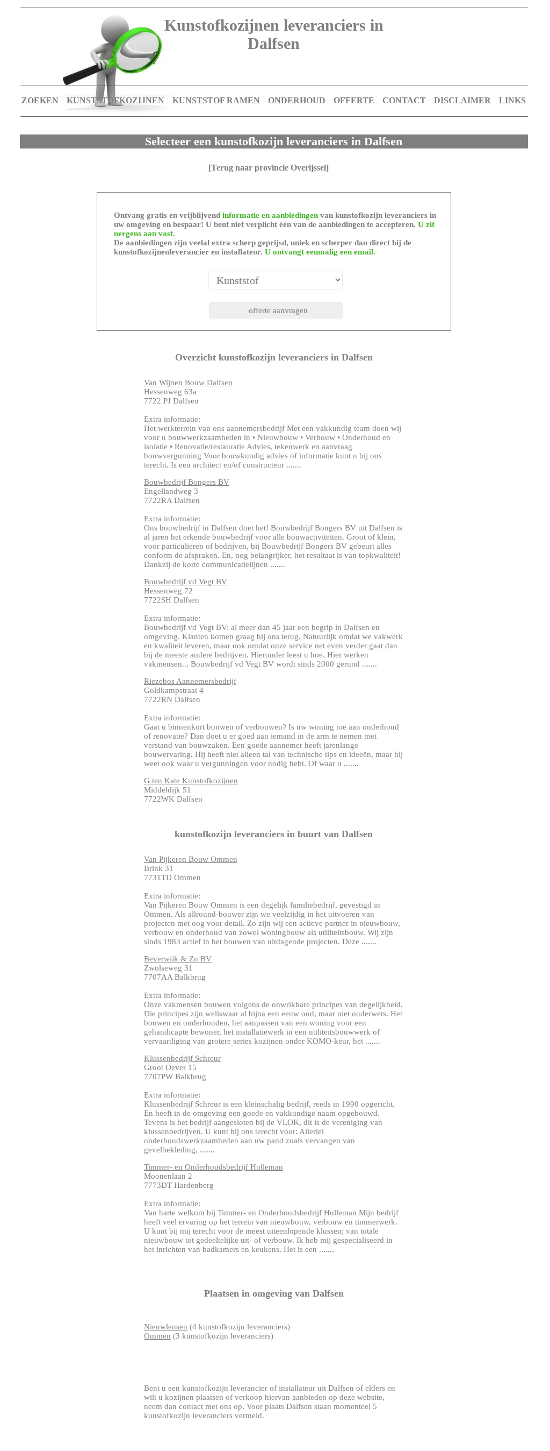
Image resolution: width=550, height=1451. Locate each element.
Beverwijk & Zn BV (178, 958)
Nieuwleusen (165, 1326)
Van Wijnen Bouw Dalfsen (188, 382)
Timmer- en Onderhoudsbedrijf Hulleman (213, 1167)
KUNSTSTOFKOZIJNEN (115, 100)
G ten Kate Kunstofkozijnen (191, 780)
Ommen (157, 1336)
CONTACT (404, 100)
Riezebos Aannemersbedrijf (190, 681)
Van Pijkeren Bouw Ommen (190, 859)
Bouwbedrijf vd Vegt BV (185, 581)
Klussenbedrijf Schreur (182, 1058)
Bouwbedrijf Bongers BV (186, 482)
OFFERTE (354, 100)
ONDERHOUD (296, 100)
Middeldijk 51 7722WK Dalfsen (191, 789)
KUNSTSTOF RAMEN (216, 100)
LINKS (512, 100)
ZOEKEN (40, 100)
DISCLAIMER (462, 100)
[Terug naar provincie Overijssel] (268, 167)
